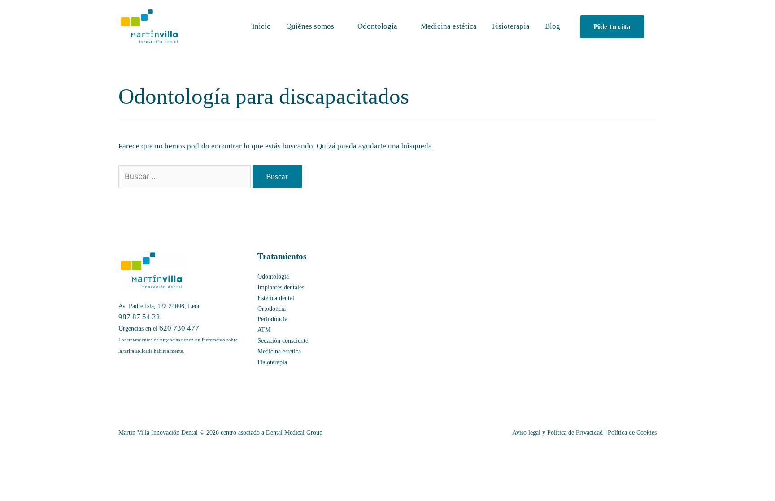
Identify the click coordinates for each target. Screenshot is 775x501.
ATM (263, 330)
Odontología (377, 26)
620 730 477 (179, 328)
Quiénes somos (310, 26)
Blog (552, 26)
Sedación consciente (282, 340)
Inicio (261, 26)
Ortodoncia (271, 308)
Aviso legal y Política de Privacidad (557, 432)
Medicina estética (449, 26)
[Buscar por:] (185, 176)
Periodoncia (272, 319)
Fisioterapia (511, 26)
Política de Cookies (632, 432)
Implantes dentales (280, 287)
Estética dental (275, 298)
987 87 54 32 (139, 317)
